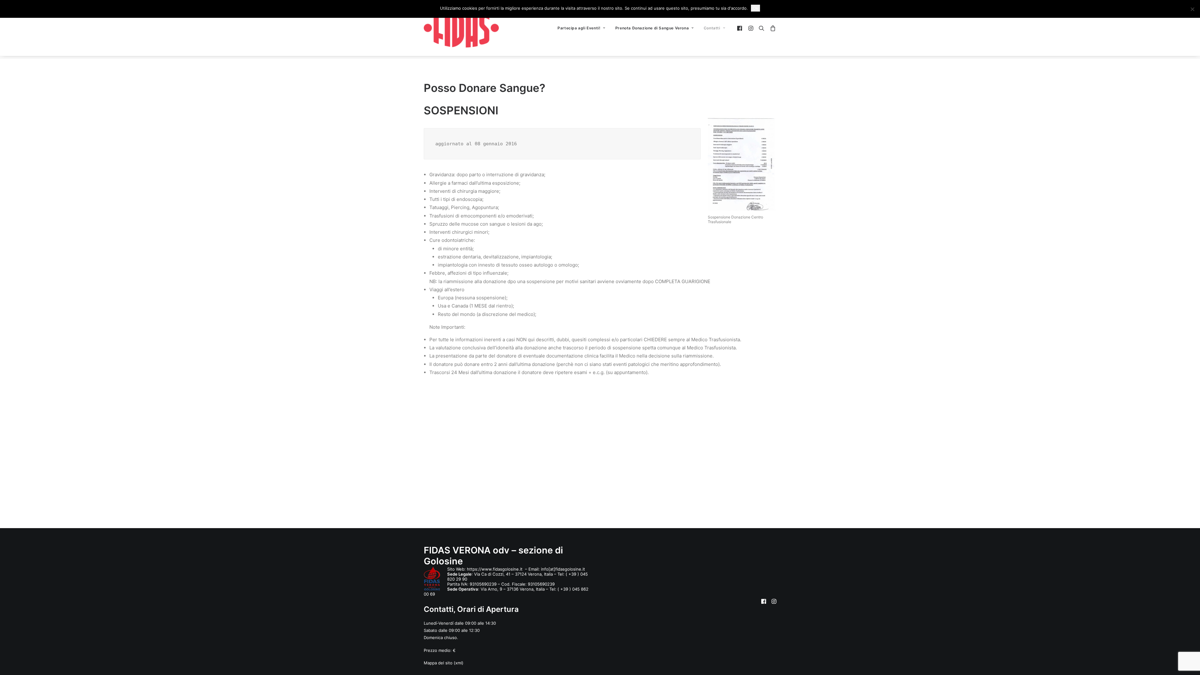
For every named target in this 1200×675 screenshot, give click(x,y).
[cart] (771, 28)
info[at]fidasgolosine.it (563, 569)
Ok (755, 8)
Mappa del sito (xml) (443, 662)
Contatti (712, 28)
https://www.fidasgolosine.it (495, 569)
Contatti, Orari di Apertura (471, 609)
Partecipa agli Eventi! (579, 28)
